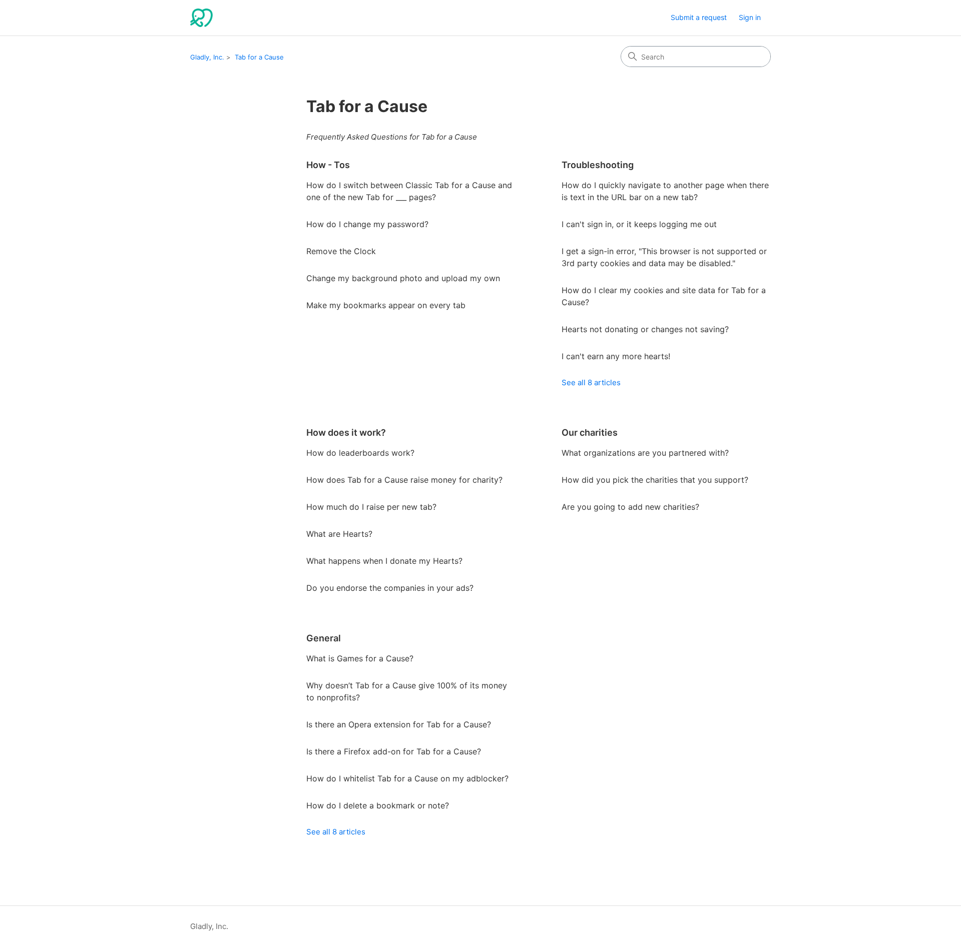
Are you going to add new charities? (630, 507)
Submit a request (699, 17)
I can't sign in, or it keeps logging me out (639, 224)
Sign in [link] (750, 17)
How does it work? (346, 432)
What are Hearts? (339, 534)
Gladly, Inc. (207, 57)
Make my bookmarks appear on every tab (385, 305)
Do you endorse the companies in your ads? (389, 588)
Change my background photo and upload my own (403, 278)
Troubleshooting (598, 165)
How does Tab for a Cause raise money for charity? (404, 480)
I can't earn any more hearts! (616, 356)
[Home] (201, 18)
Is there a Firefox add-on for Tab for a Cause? (393, 751)
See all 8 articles (591, 382)
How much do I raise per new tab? (371, 507)
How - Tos (328, 165)
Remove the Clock (341, 251)
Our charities (590, 432)
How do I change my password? (367, 224)
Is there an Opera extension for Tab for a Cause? (398, 724)
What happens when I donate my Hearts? (384, 561)
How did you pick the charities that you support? (655, 480)
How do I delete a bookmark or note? (377, 805)
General (323, 638)
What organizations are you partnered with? (645, 453)
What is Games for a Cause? (359, 658)
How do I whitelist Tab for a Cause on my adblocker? (407, 778)
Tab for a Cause (259, 57)
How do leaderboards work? (360, 453)
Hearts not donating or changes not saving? (645, 329)
